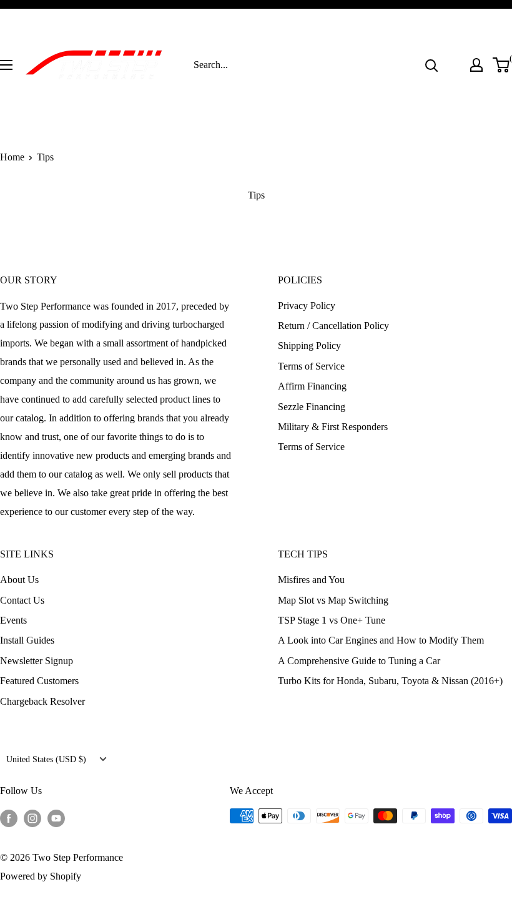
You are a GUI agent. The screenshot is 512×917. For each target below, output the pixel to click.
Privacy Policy (306, 305)
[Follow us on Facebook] (8, 817)
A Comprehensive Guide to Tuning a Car (359, 660)
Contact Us (22, 600)
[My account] (476, 65)
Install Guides (27, 640)
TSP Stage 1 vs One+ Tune (331, 620)
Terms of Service (311, 366)
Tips (45, 157)
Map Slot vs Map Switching (333, 600)
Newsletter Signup (36, 660)
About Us (19, 579)
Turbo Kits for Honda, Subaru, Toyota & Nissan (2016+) (390, 680)
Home (12, 157)
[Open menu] (6, 65)
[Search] (431, 65)
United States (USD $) (46, 759)
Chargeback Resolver (42, 701)
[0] (502, 64)
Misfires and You (311, 579)
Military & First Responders (333, 426)
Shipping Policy (309, 345)
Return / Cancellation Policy (333, 325)
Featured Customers (39, 680)
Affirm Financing (312, 386)
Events (13, 620)
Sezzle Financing (311, 406)
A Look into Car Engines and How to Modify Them (381, 640)
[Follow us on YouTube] (56, 817)
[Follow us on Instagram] (32, 817)
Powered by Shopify (40, 876)
